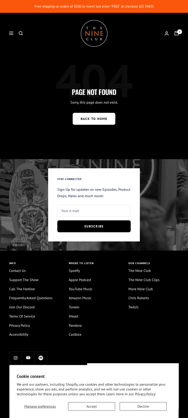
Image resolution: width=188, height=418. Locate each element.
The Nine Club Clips (144, 279)
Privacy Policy (145, 394)
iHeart (73, 316)
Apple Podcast (80, 279)
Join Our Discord (22, 307)
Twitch (133, 307)
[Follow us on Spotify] (40, 358)
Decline (143, 406)
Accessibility (18, 334)
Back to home (94, 119)
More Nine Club (140, 289)
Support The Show (24, 279)
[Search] (21, 33)
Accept (91, 406)
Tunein (74, 307)
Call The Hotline (22, 289)
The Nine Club (139, 270)
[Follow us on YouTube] (28, 358)
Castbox (75, 334)
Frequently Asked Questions (31, 298)
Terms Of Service (22, 316)
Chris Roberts (138, 298)
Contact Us (17, 270)
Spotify (74, 270)
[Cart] (176, 33)
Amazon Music (80, 298)
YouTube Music (80, 289)
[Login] (167, 33)
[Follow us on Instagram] (15, 358)
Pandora (75, 325)
